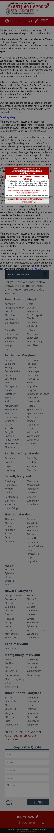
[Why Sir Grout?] (27, 202)
